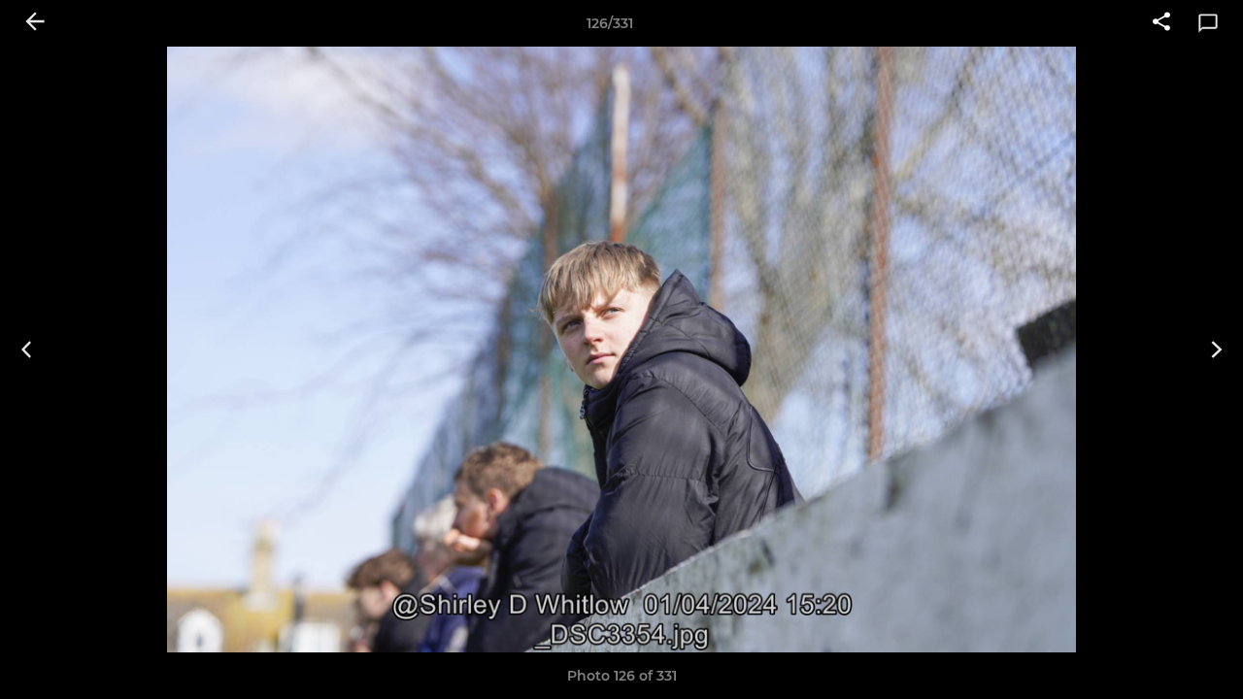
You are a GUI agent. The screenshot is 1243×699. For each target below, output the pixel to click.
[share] (1161, 23)
